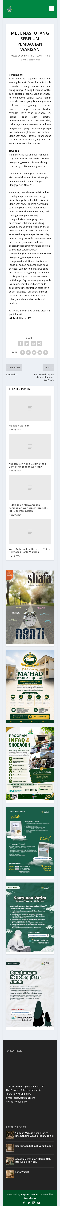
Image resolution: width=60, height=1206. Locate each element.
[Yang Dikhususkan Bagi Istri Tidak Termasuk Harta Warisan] (30, 531)
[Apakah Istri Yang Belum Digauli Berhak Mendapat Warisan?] (30, 446)
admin (24, 55)
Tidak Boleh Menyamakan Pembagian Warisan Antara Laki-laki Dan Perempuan (28, 507)
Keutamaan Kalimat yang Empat (34, 1145)
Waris (47, 55)
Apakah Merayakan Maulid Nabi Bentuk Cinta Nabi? (33, 1160)
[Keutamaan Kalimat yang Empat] (10, 1148)
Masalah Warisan (19, 425)
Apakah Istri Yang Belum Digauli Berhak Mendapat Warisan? (28, 465)
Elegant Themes (29, 1194)
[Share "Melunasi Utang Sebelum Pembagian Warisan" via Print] (39, 343)
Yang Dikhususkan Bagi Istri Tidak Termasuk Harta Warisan (29, 550)
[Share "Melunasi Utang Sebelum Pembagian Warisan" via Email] (33, 343)
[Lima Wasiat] (10, 1174)
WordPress (30, 1198)
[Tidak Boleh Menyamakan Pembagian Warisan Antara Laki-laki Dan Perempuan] (30, 487)
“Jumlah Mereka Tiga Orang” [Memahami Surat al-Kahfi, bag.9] (34, 1134)
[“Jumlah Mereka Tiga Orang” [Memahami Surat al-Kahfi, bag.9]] (10, 1135)
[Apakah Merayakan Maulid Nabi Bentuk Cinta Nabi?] (10, 1161)
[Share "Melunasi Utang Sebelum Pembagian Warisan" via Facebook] (20, 343)
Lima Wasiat (22, 1171)
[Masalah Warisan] (30, 408)
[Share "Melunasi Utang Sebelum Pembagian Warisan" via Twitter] (27, 343)
